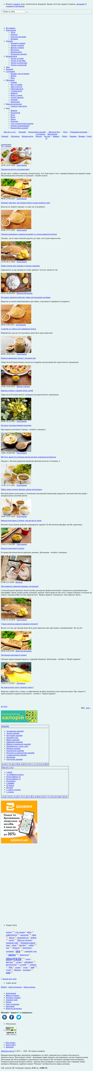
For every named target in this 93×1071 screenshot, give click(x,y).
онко (8, 945)
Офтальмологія (17, 89)
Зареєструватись (15, 987)
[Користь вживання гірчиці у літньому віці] (16, 352)
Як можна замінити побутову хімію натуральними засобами (25, 297)
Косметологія (16, 52)
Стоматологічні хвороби (16, 755)
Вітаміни (14, 39)
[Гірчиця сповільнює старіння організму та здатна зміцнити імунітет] (16, 228)
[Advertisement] (19, 884)
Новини (14, 110)
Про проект (10, 1043)
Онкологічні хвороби (15, 751)
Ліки (8, 67)
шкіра (12, 954)
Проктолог (24, 955)
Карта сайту (11, 1045)
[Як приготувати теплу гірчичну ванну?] (16, 682)
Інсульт (47, 136)
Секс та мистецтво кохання (22, 123)
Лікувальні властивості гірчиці (14, 655)
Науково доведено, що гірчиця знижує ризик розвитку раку (25, 203)
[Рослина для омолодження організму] (16, 420)
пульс (25, 967)
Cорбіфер (10, 783)
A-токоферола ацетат (15, 774)
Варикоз (73, 136)
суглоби (22, 964)
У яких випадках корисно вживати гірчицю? (19, 624)
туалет (8, 970)
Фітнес (13, 76)
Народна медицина (14, 104)
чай (32, 967)
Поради (38, 136)
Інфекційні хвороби (14, 742)
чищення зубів (12, 943)
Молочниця (52, 134)
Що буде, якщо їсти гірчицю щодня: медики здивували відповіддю (28, 457)
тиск (34, 935)
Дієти (13, 32)
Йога (13, 78)
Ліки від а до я (10, 132)
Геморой (14, 100)
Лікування (10, 80)
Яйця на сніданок (24, 940)
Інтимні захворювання (20, 126)
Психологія (15, 113)
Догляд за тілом (17, 58)
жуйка (19, 962)
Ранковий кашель (28, 943)
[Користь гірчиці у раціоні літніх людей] (16, 385)
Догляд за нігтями (18, 61)
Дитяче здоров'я (17, 45)
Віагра (11, 938)
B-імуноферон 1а (13, 779)
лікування (80, 4)
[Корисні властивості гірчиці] (16, 543)
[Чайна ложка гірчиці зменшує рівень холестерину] (16, 484)
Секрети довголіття (19, 106)
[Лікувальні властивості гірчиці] (16, 649)
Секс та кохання (12, 1004)
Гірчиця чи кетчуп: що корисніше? (15, 169)
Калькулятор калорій (19, 128)
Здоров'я (9, 41)
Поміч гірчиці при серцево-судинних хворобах (20, 266)
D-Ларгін (10, 785)
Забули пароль (29, 987)
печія (11, 940)
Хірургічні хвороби (14, 759)
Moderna (17, 970)
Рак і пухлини (16, 84)
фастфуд (22, 945)
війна (29, 932)
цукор (33, 937)
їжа (18, 951)
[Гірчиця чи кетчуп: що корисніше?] (16, 164)
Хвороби (9, 69)
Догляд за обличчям (19, 63)
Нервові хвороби (13, 748)
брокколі (16, 948)
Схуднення (10, 71)
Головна (3, 144)
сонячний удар (30, 951)
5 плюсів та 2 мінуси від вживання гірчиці (18, 329)
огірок (17, 967)
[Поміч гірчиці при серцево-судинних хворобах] (16, 260)
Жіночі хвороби (12, 740)
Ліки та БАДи (16, 87)
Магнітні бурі (54, 132)
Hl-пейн (9, 787)
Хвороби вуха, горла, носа (17, 746)
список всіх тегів (9, 979)
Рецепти (14, 35)
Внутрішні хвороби (14, 735)
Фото (13, 115)
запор (14, 945)
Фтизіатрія (10, 757)
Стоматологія (16, 91)
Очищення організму (78, 132)
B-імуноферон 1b (13, 777)
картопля (24, 935)
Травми (14, 82)
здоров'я (16, 4)
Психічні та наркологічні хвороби (20, 753)
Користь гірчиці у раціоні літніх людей (17, 391)
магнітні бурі (11, 964)
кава (8, 972)
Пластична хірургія (19, 54)
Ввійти (4, 987)
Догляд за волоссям (19, 65)
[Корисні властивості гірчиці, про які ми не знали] (16, 515)
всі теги (4, 706)
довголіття (11, 934)
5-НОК (9, 772)
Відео (13, 117)
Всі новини (10, 28)
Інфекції (14, 93)
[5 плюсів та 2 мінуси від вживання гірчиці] (16, 323)
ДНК (10, 967)
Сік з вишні (20, 932)
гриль (28, 959)
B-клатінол (11, 781)
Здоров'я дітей (12, 1000)
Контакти (10, 1047)
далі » (88, 708)
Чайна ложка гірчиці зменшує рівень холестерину (21, 489)
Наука (13, 119)
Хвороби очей (12, 738)
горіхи (9, 932)
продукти (13, 958)
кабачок (33, 965)
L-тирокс (10, 792)
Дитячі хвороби (12, 733)
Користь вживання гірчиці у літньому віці (18, 358)
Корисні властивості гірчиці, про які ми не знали (21, 520)
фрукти (9, 962)
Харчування (11, 30)
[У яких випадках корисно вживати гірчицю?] (16, 618)
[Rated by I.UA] (11, 1030)
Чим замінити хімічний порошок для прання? (20, 586)
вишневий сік (23, 938)
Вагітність (15, 50)
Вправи (82, 136)
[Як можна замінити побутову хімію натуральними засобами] (16, 292)
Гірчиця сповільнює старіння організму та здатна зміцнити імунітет (29, 234)
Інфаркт (56, 136)
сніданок (28, 962)
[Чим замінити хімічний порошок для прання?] (16, 581)
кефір (31, 945)
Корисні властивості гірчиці (12, 548)
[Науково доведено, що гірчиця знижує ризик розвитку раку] (16, 197)
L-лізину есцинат (13, 790)
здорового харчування (15, 6)
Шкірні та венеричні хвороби (18, 744)
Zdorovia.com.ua (8, 1051)
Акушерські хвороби (15, 731)
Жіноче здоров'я (17, 48)
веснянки (27, 970)
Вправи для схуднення (20, 74)
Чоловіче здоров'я (18, 43)
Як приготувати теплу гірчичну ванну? (17, 687)
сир (7, 948)
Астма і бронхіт (17, 97)
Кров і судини (16, 95)
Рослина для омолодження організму (16, 425)
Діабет (64, 136)
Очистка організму (18, 37)
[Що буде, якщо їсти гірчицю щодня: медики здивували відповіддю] (16, 451)
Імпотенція (15, 102)
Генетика (14, 121)
